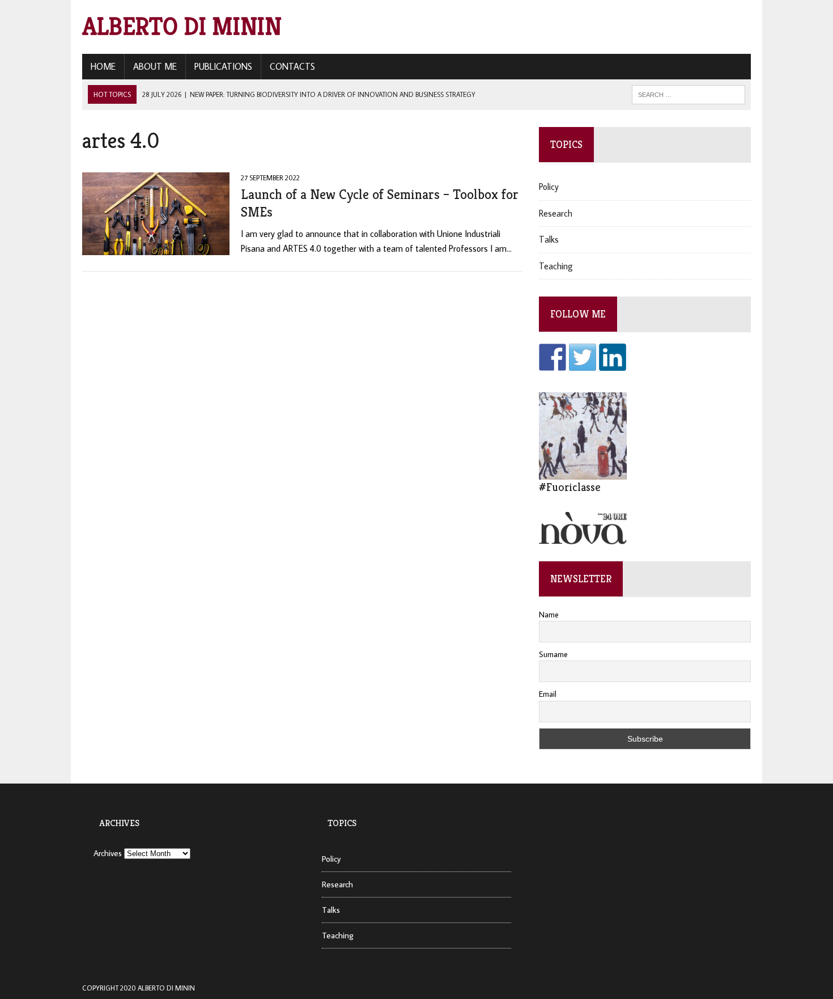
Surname (553, 654)
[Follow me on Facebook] (552, 357)
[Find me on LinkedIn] (612, 357)
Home (103, 66)
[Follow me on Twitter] (582, 357)
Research (555, 213)
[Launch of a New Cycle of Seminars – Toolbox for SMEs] (156, 247)
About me (155, 66)
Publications (223, 66)
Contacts (292, 66)
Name (549, 614)
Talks (549, 239)
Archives (108, 853)
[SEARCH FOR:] (688, 93)
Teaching (556, 266)
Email (547, 694)
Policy (549, 186)
